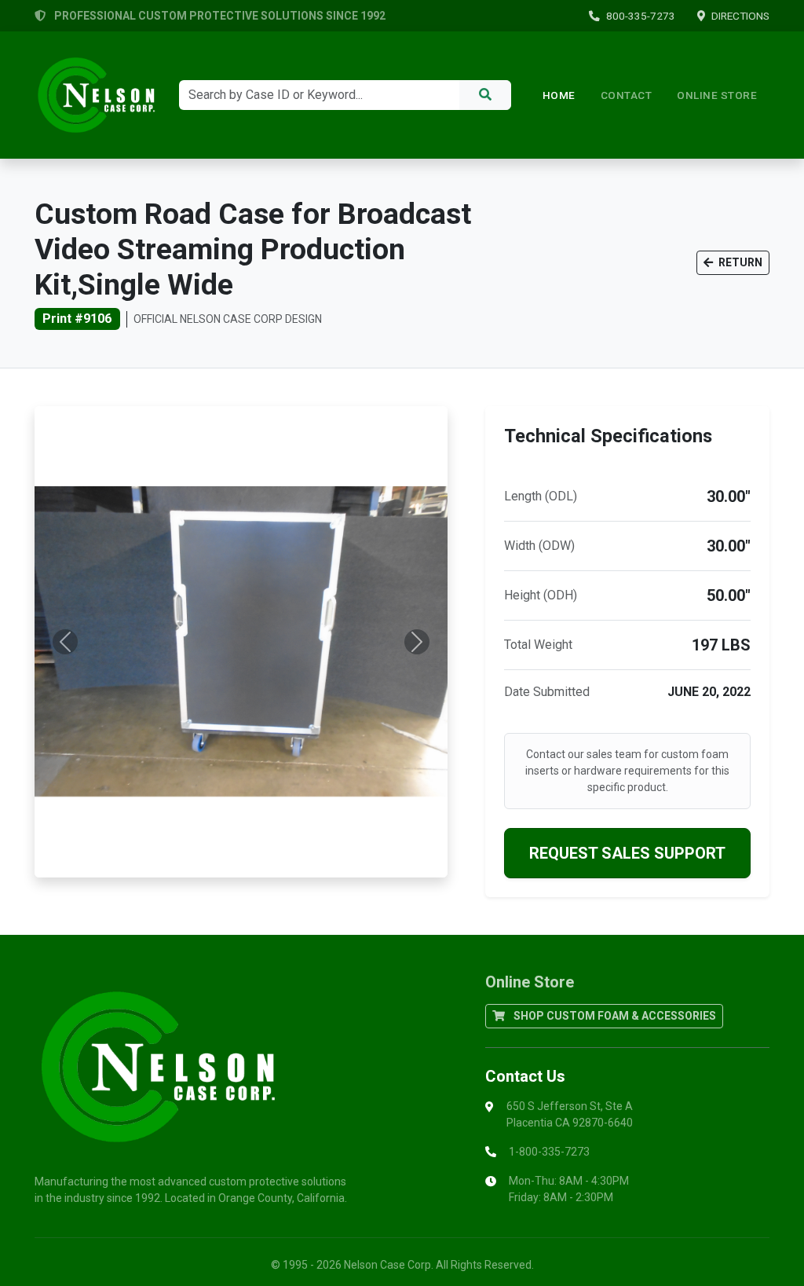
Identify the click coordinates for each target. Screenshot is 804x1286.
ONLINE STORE (717, 95)
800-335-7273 (640, 15)
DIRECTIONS (740, 15)
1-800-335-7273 (549, 1151)
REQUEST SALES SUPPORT (627, 853)
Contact (626, 95)
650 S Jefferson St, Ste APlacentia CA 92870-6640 (569, 1114)
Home (559, 95)
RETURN (739, 262)
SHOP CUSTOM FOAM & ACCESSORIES (613, 1015)
